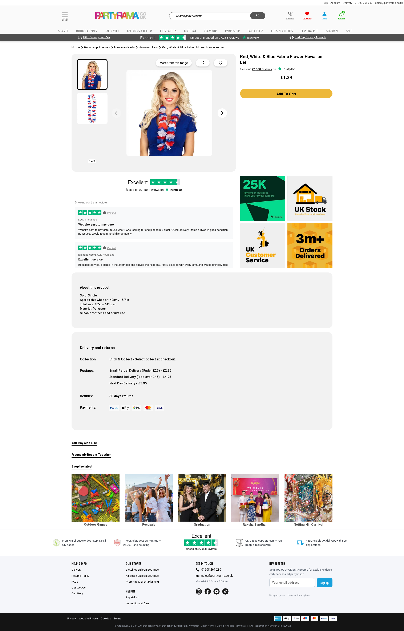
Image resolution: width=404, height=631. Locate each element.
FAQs (75, 581)
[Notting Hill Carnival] (308, 498)
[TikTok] (225, 591)
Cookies (106, 618)
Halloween (112, 31)
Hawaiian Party (124, 47)
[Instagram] (199, 591)
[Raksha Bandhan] (255, 498)
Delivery (347, 2)
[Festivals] (149, 498)
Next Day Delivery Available (310, 37)
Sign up (324, 583)
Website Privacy (88, 618)
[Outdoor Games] (96, 498)
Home (76, 47)
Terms (117, 618)
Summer (63, 31)
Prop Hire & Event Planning (142, 581)
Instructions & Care (137, 603)
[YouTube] (216, 591)
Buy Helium (132, 597)
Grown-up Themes (97, 47)
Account (335, 2)
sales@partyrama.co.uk (389, 2)
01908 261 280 (363, 2)
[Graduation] (202, 498)
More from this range (174, 63)
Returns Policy (80, 575)
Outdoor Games (86, 31)
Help (325, 2)
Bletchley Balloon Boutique (142, 569)
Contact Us (79, 587)
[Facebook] (208, 591)
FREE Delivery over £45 (96, 37)
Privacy (71, 618)
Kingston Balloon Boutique (142, 575)
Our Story (77, 593)
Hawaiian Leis (148, 47)
